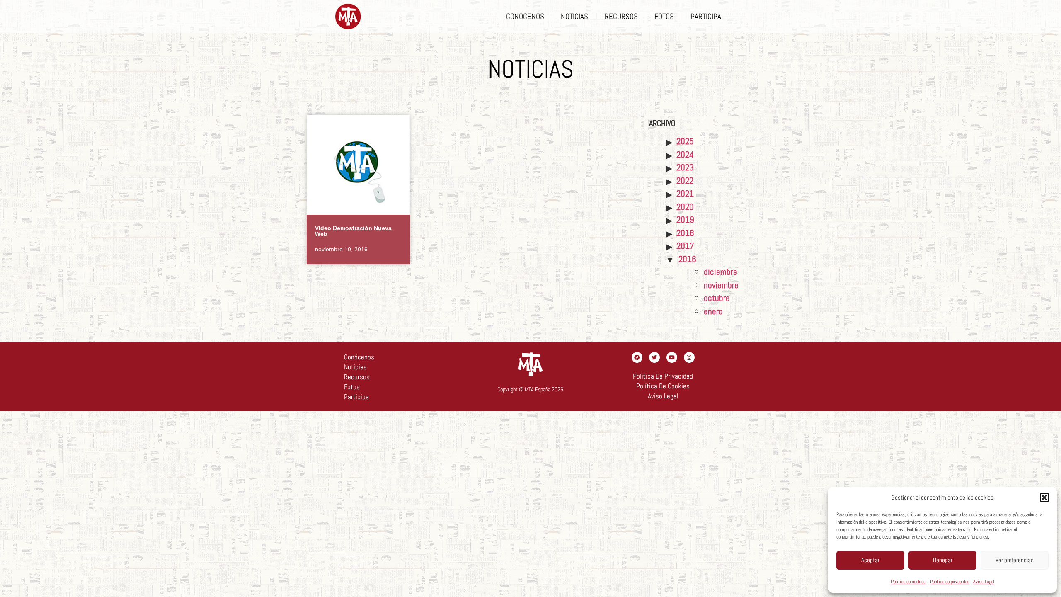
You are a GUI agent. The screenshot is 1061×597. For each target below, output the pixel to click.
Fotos (664, 16)
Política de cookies (908, 581)
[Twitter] (654, 357)
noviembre (721, 285)
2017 (685, 245)
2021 (685, 193)
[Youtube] (671, 357)
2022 (684, 180)
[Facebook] (637, 357)
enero (713, 311)
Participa (705, 16)
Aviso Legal (983, 581)
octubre (717, 297)
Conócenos (525, 16)
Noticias (574, 16)
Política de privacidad (949, 581)
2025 (685, 141)
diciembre (720, 271)
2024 (685, 154)
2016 (687, 259)
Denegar (942, 560)
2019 (685, 219)
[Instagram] (689, 357)
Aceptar (870, 560)
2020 (685, 206)
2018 (685, 232)
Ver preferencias (1015, 560)
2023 (685, 167)
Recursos (621, 16)
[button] (1044, 497)
